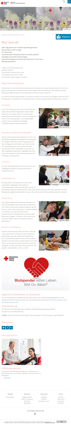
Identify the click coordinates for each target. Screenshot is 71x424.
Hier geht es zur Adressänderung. (13, 311)
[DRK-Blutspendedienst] (21, 352)
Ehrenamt (27, 401)
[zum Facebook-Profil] (35, 414)
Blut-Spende (21, 35)
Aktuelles (43, 399)
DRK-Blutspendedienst (11, 368)
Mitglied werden (27, 397)
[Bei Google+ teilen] (11, 327)
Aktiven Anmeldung (27, 399)
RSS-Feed (61, 403)
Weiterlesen (7, 378)
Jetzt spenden (10, 397)
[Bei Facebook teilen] (7, 327)
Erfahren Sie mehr (50, 422)
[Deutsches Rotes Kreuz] (5, 3)
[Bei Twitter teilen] (3, 327)
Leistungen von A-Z (44, 401)
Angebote (44, 397)
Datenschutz (61, 399)
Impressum (61, 401)
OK (61, 422)
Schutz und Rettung (12, 35)
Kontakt (61, 397)
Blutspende (27, 403)
